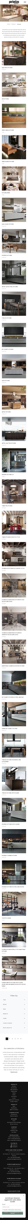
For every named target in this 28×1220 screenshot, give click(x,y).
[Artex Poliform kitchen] (14, 397)
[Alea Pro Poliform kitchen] (14, 53)
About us (14, 1128)
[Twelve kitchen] (14, 304)
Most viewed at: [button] (7, 1027)
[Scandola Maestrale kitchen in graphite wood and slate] (14, 618)
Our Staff (14, 1132)
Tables (14, 1093)
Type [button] (4, 999)
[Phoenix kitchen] (14, 241)
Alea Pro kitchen (7, 67)
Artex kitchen (6, 412)
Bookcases (14, 1088)
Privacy (6, 1212)
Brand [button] (4, 1004)
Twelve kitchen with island (10, 793)
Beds (14, 1106)
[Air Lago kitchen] (14, 85)
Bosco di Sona (14, 1124)
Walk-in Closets (14, 1109)
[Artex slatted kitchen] (14, 429)
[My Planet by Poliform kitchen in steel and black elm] (14, 683)
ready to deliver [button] (7, 1023)
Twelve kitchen (6, 318)
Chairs (14, 1098)
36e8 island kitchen (8, 161)
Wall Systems (14, 1089)
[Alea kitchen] (14, 366)
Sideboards (14, 1091)
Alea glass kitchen (8, 224)
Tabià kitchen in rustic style (11, 537)
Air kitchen (5, 99)
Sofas (14, 1094)
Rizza (14, 1120)
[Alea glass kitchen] (14, 210)
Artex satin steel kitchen (10, 286)
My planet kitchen (7, 349)
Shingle (4, 507)
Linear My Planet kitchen (9, 728)
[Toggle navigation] (25, 2)
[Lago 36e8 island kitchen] (14, 147)
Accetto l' (12, 1209)
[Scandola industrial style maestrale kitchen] (14, 935)
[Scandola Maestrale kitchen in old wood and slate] (14, 585)
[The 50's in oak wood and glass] (14, 904)
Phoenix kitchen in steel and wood (13, 887)
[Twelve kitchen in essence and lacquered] (14, 745)
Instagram (15, 1146)
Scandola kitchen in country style (13, 568)
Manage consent (19, 1212)
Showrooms (14, 1114)
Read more (14, 1072)
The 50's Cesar (6, 918)
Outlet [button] (5, 1018)
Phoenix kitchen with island (11, 824)
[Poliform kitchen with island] (14, 778)
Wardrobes (14, 1108)
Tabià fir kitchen (7, 506)
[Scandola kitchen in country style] (14, 554)
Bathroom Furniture (14, 1100)
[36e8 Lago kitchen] (14, 116)
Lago (3, 101)
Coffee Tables (14, 1101)
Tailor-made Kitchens (14, 1137)
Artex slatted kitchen (9, 443)
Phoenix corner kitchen (9, 855)
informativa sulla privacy (14, 1210)
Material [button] (5, 1013)
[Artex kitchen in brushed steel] (14, 272)
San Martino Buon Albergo (14, 1122)
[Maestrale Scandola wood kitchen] (14, 652)
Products (13, 24)
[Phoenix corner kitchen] (14, 841)
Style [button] (4, 1009)
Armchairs (14, 1096)
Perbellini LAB (13, 1130)
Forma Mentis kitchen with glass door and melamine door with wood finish (14, 984)
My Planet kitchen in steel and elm (12, 697)
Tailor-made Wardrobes (14, 1138)
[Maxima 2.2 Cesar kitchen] (14, 460)
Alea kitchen (6, 380)
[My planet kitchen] (14, 335)
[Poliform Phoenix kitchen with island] (14, 810)
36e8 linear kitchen (8, 130)
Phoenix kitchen (7, 255)
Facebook (14, 1145)
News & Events (14, 1116)
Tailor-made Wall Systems (14, 1140)
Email (3, 1204)
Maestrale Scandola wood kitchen (13, 666)
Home (8, 24)
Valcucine (4, 988)
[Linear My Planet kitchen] (14, 714)
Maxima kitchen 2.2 (8, 474)
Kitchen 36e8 (6, 193)
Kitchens (19, 24)
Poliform (4, 69)
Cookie (11, 1212)
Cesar (3, 476)
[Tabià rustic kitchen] (14, 523)
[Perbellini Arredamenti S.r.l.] (14, 2)
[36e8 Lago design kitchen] (14, 178)
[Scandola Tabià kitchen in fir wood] (14, 491)
